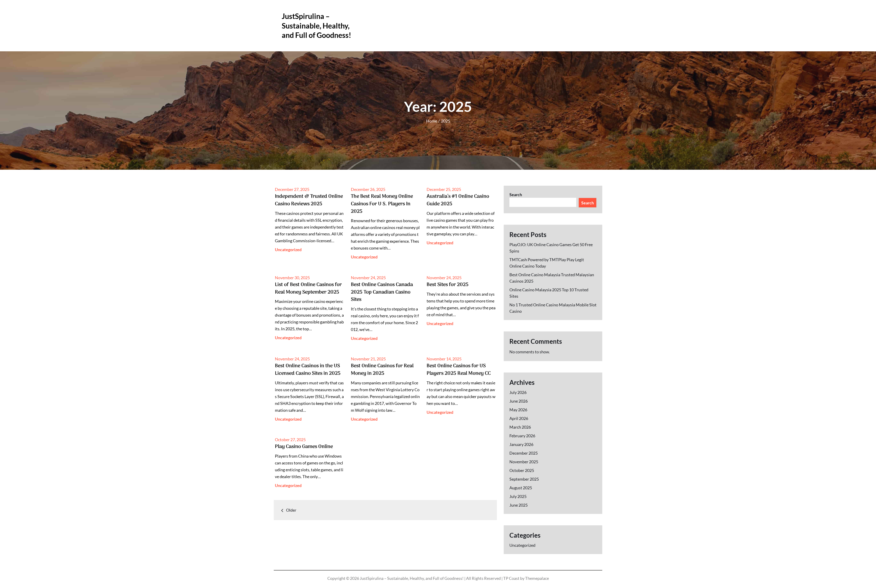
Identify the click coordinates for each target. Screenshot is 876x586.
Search (515, 194)
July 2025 (518, 496)
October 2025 (521, 470)
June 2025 (518, 505)
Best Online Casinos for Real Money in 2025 (382, 370)
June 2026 (518, 401)
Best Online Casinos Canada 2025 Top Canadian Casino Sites (382, 292)
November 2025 (523, 461)
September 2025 (524, 479)
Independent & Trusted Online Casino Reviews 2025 (309, 200)
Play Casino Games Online (304, 447)
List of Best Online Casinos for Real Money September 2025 (308, 288)
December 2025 (523, 453)
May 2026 (518, 409)
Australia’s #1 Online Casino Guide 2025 (458, 200)
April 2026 (518, 418)
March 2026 (520, 427)
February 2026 (522, 435)
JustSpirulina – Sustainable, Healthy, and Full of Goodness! (316, 25)
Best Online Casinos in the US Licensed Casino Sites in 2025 (308, 370)
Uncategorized (288, 249)
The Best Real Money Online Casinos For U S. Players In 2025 (382, 203)
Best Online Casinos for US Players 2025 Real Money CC (459, 370)
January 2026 (521, 444)
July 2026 (518, 392)
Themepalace (537, 578)
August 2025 (520, 487)
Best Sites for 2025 (448, 285)
